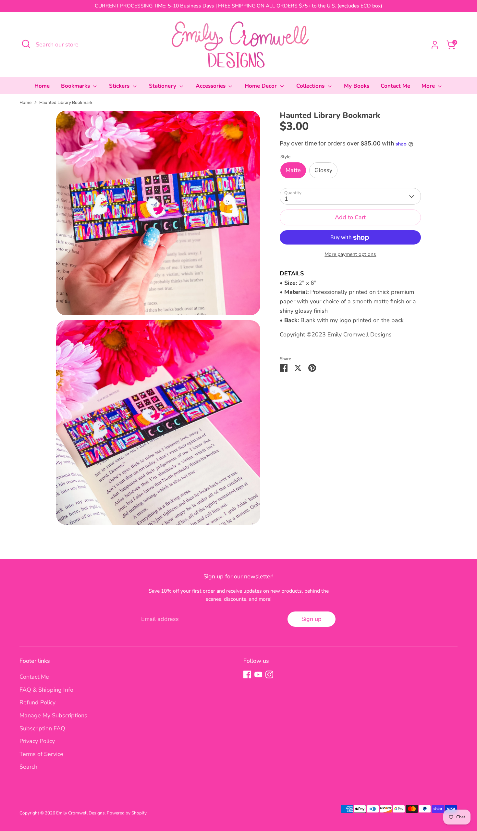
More (429, 86)
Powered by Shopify (127, 813)
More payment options (350, 254)
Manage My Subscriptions (53, 715)
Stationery (163, 86)
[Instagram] (269, 674)
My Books (356, 86)
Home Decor (261, 86)
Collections (311, 86)
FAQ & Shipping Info (46, 690)
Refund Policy (37, 702)
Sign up (311, 619)
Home (42, 86)
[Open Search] (25, 43)
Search (28, 767)
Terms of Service (41, 754)
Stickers (120, 86)
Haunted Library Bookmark (65, 102)
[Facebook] (247, 674)
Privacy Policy (37, 741)
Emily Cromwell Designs (80, 813)
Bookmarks (76, 86)
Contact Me (395, 86)
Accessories (211, 86)
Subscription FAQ (42, 728)
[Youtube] (258, 674)
